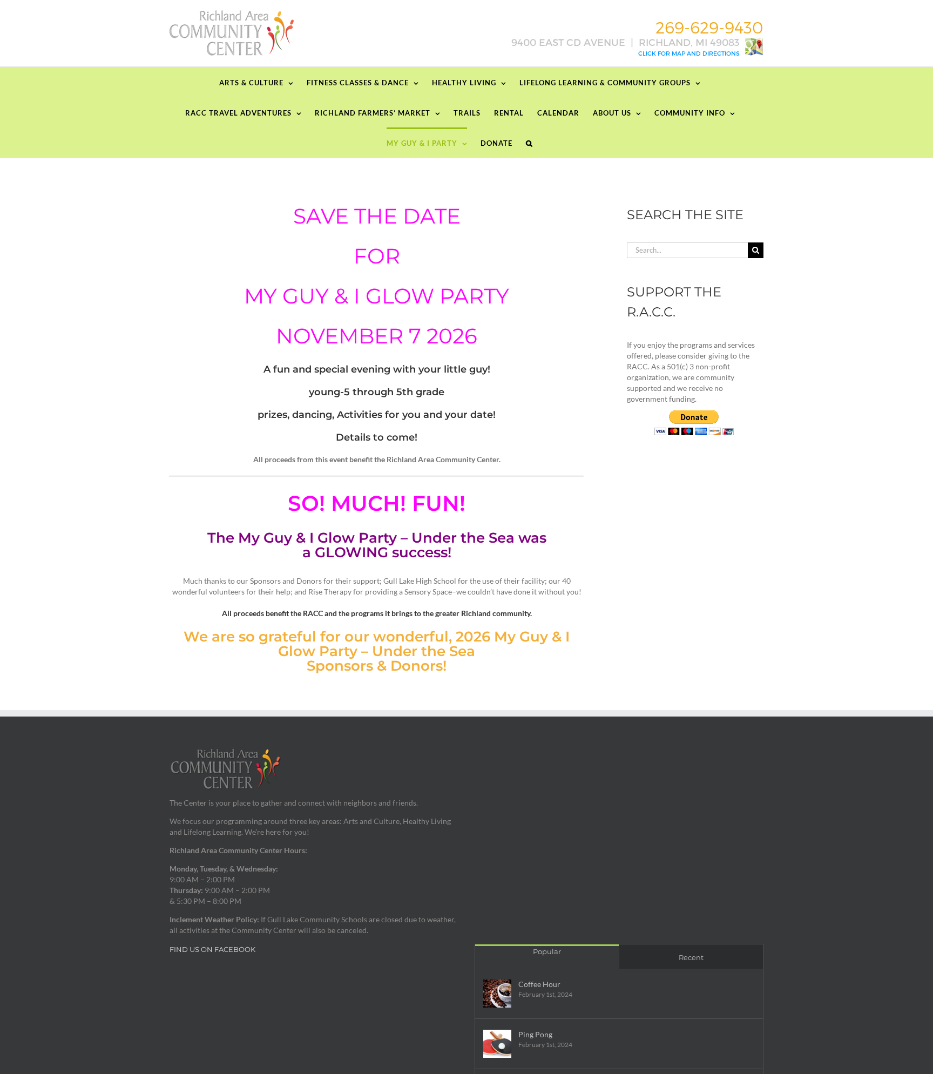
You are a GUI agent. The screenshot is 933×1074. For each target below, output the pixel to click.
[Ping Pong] (497, 1044)
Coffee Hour (539, 984)
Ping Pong (535, 1034)
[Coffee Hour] (497, 994)
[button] (529, 142)
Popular (547, 951)
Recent (691, 957)
